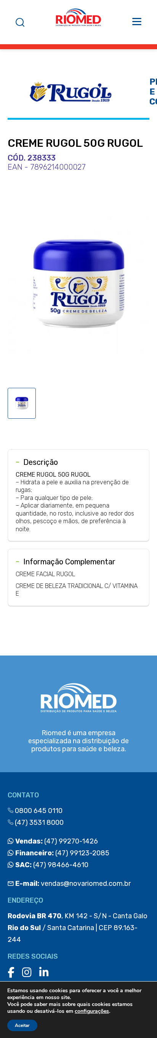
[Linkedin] (44, 972)
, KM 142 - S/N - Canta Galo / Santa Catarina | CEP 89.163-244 (77, 928)
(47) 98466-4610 (51, 865)
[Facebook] (11, 972)
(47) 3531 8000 (38, 822)
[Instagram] (27, 972)
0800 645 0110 (37, 811)
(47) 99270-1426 (56, 841)
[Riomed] (78, 22)
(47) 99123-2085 (61, 853)
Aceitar (22, 1025)
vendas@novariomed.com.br (73, 883)
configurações (92, 1011)
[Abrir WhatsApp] (138, 1018)
